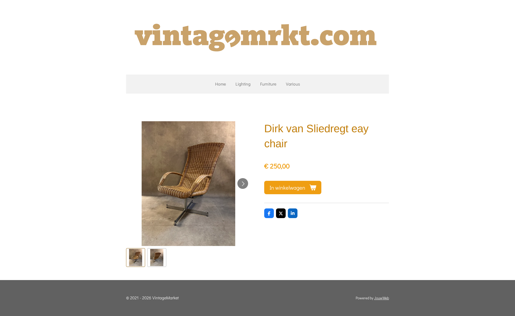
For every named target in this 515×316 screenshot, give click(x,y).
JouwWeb (381, 298)
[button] (135, 257)
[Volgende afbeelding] (242, 183)
